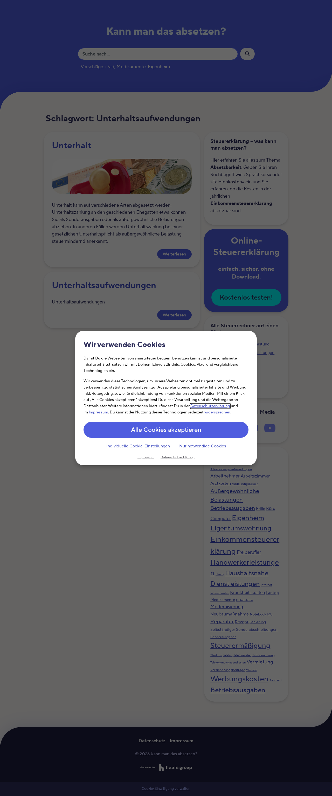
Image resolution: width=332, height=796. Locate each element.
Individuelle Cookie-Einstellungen (138, 446)
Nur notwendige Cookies (202, 446)
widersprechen (217, 412)
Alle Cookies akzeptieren (166, 430)
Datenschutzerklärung (210, 406)
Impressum (98, 412)
